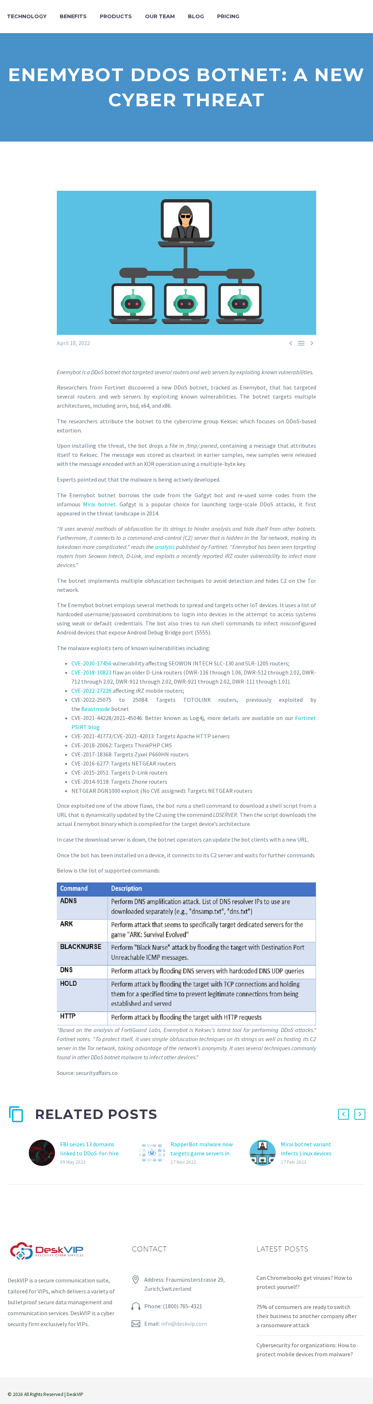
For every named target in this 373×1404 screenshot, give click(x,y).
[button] (343, 1114)
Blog (196, 16)
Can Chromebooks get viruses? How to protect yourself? (304, 1282)
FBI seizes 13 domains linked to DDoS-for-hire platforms (89, 1153)
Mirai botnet (99, 504)
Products (116, 16)
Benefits (73, 16)
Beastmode (96, 708)
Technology (27, 16)
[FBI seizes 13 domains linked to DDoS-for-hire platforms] (44, 1153)
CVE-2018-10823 (91, 672)
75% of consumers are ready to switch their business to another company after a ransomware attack (306, 1316)
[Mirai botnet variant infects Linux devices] (265, 1153)
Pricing (228, 16)
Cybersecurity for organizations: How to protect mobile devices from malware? (306, 1349)
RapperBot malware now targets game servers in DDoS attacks (201, 1153)
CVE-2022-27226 (91, 690)
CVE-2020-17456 (91, 663)
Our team (160, 16)
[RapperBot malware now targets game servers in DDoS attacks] (154, 1153)
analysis (164, 546)
